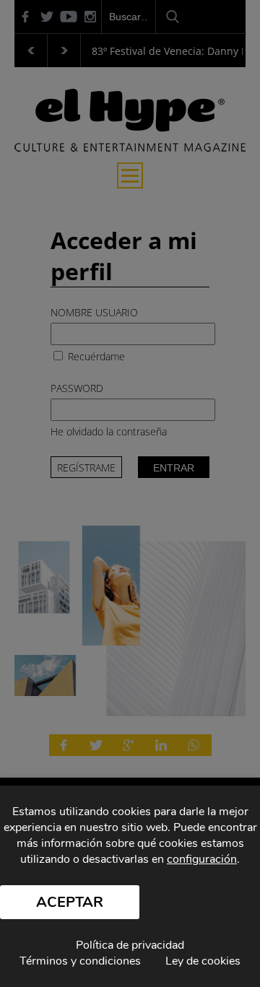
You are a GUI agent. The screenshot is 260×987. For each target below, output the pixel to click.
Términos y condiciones (80, 961)
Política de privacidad (130, 945)
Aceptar (69, 902)
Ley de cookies (202, 961)
